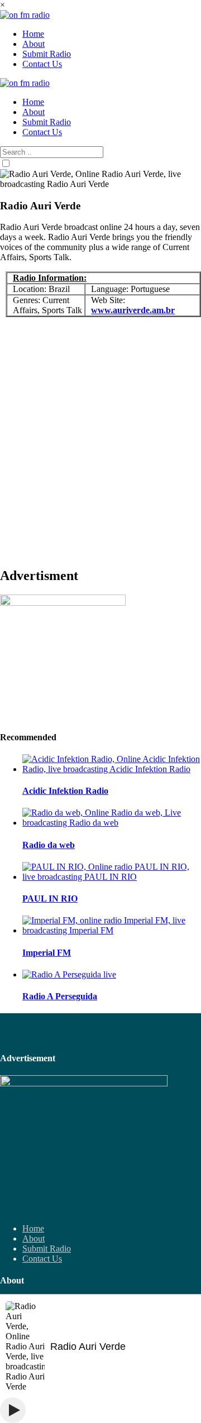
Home (33, 1228)
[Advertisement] (100, 446)
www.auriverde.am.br (133, 310)
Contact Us (42, 1258)
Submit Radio (46, 1248)
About (33, 1238)
